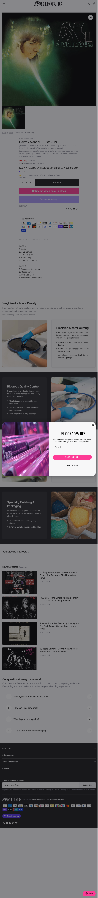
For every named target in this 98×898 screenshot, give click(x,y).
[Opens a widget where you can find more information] (87, 894)
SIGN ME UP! (71, 457)
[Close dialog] (92, 425)
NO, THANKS (71, 465)
